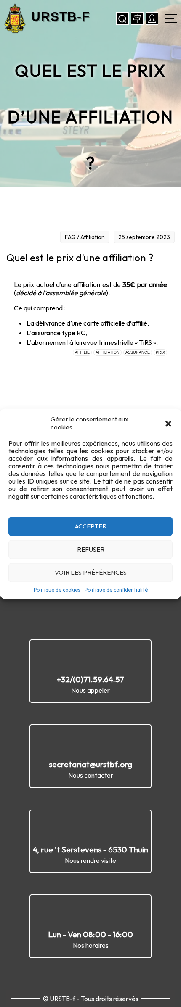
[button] (168, 422)
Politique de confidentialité (116, 589)
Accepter (90, 526)
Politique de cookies (57, 589)
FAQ (70, 237)
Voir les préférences (91, 572)
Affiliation (92, 237)
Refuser (90, 549)
